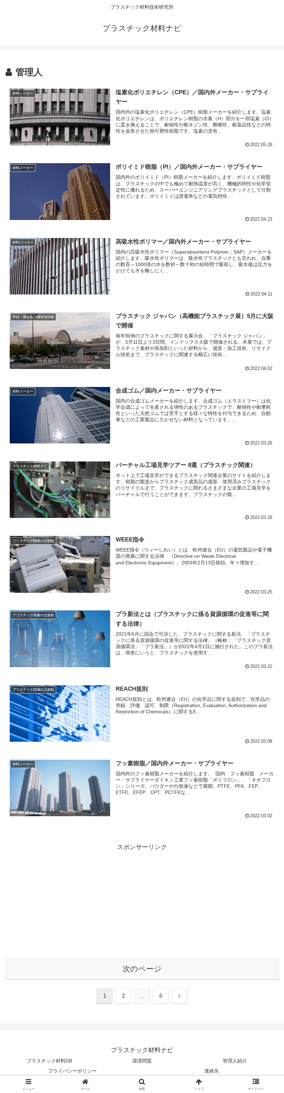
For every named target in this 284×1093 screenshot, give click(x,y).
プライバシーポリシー (72, 1071)
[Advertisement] (142, 901)
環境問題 (142, 1061)
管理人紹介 (235, 1061)
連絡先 (211, 1071)
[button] (263, 949)
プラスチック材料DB (49, 1061)
